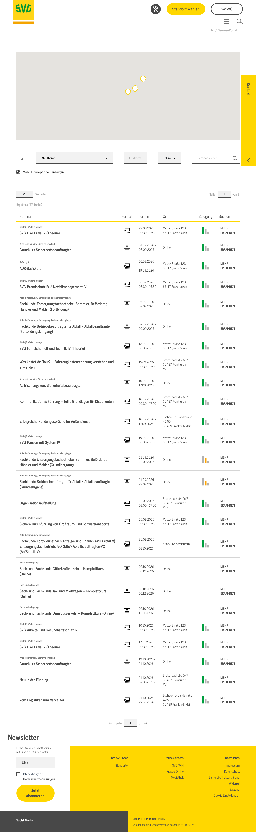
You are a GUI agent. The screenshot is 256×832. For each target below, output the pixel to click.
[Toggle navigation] (226, 21)
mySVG (227, 9)
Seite (212, 194)
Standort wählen (186, 9)
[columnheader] (67, 216)
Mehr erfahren (227, 230)
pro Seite (40, 193)
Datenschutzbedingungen (39, 778)
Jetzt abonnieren (35, 793)
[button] (143, 79)
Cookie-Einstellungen (227, 795)
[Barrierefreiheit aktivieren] (156, 9)
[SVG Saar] (23, 12)
